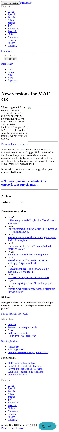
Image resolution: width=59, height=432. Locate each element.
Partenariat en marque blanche (22, 327)
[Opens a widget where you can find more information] (47, 426)
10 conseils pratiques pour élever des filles (28, 277)
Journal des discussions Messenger (25, 369)
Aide (10, 75)
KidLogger (13, 346)
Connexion (6, 51)
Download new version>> (14, 144)
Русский (12, 31)
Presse (11, 330)
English (11, 42)
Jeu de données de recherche (22, 336)
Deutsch (12, 40)
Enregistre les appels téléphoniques (25, 366)
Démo (11, 72)
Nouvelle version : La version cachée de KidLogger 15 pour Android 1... (27, 262)
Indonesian (13, 28)
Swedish (12, 17)
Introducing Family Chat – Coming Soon (28, 254)
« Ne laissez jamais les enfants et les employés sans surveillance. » (23, 182)
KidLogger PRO (16, 349)
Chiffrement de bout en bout (22, 363)
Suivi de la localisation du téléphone (25, 371)
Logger (25, 2)
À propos (12, 80)
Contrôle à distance (17, 374)
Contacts (12, 324)
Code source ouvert (17, 333)
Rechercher (10, 59)
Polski (11, 20)
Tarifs (10, 69)
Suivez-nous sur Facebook (14, 313)
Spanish (11, 14)
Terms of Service (16, 428)
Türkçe (11, 34)
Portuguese (13, 37)
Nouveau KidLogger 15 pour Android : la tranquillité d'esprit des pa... (28, 270)
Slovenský (13, 45)
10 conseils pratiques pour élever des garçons (30, 283)
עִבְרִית (11, 11)
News (10, 77)
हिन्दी (10, 25)
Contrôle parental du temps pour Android (28, 352)
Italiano (11, 22)
